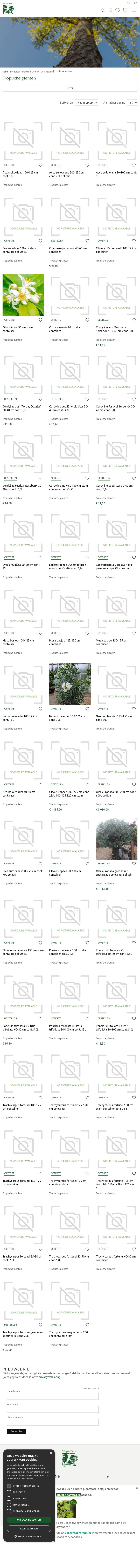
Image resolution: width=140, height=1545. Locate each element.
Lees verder (27, 1478)
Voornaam (12, 1404)
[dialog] (29, 1495)
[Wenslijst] (117, 10)
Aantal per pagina (114, 102)
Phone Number (15, 1417)
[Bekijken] (125, 10)
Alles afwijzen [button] (29, 1528)
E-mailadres (13, 1391)
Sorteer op (66, 102)
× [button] (51, 1453)
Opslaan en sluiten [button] (29, 1519)
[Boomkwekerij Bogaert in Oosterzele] (9, 9)
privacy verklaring (49, 1377)
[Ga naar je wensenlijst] (117, 10)
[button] (29, 1536)
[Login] (111, 10)
